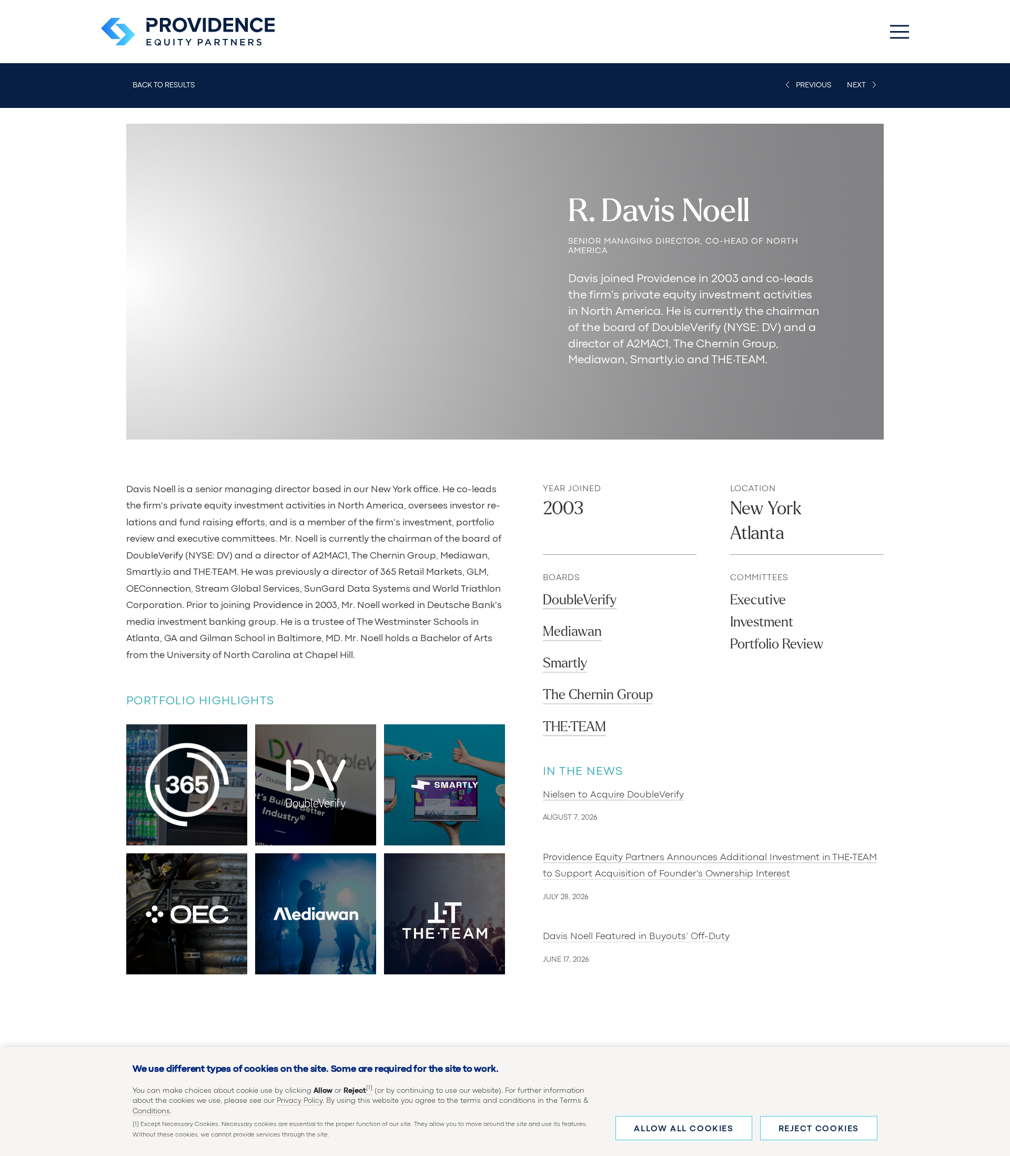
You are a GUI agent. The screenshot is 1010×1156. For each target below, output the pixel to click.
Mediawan (572, 631)
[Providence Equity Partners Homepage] (188, 31)
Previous (813, 85)
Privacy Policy (299, 1101)
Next (856, 85)
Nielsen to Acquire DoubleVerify (613, 795)
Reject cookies (819, 1129)
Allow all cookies (683, 1129)
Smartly (565, 663)
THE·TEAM (574, 727)
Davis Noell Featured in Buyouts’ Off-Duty (636, 937)
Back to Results (164, 85)
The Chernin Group (598, 694)
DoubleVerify (580, 600)
